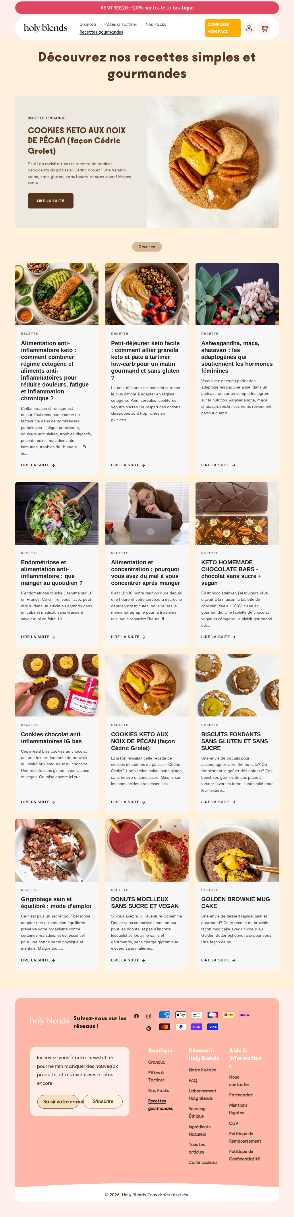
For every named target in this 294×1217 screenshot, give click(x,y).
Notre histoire (202, 1070)
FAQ (193, 1080)
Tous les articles (197, 1148)
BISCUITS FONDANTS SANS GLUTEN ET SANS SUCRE (234, 741)
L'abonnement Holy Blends (202, 1094)
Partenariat (241, 1095)
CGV (233, 1123)
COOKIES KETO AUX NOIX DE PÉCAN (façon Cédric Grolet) (77, 141)
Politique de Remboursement (245, 1137)
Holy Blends (134, 1194)
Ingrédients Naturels (200, 1130)
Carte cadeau (203, 1162)
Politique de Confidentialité (244, 1155)
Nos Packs (158, 1090)
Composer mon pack (218, 28)
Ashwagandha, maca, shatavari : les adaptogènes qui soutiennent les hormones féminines (237, 357)
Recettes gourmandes (160, 1104)
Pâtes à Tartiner (156, 1076)
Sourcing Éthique (197, 1112)
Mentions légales (238, 1109)
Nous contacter (239, 1081)
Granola (156, 1062)
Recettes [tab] (147, 246)
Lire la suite (35, 465)
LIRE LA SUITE (51, 201)
